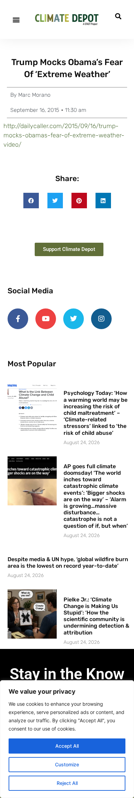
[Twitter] (73, 318)
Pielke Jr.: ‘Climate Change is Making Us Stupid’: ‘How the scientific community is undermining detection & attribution (96, 616)
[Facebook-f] (18, 318)
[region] (67, 739)
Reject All (67, 783)
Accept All (67, 746)
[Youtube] (45, 318)
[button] (16, 19)
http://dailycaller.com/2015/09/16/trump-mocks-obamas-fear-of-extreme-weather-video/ (63, 135)
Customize (67, 764)
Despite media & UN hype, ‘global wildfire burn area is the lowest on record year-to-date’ (68, 562)
